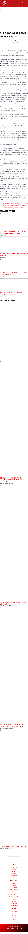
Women (14, 913)
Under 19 (14, 917)
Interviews (14, 887)
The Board (14, 873)
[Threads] (17, 926)
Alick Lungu (6, 203)
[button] (18, 3)
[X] (10, 926)
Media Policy (14, 895)
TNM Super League (19, 207)
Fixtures (14, 899)
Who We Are (14, 867)
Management (14, 875)
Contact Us (14, 877)
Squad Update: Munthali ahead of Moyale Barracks (14, 254)
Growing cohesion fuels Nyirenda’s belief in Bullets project (11, 480)
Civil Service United (15, 203)
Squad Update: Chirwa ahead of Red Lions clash (13, 273)
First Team (14, 911)
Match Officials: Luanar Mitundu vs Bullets (14, 603)
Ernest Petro (24, 203)
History (14, 869)
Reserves (14, 915)
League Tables (14, 903)
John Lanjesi (14, 205)
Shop (14, 879)
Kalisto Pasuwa (21, 205)
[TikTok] (15, 926)
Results (14, 901)
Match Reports (14, 889)
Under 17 (14, 919)
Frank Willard (6, 205)
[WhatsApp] (19, 926)
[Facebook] (8, 926)
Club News (14, 885)
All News (14, 883)
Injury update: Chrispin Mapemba (13, 847)
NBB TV (14, 891)
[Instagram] (12, 926)
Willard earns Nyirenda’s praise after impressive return (13, 233)
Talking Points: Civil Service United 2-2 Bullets (11, 293)
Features (14, 893)
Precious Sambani (8, 207)
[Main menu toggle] (22, 2)
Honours (14, 871)
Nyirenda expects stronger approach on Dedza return (11, 725)
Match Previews (14, 905)
